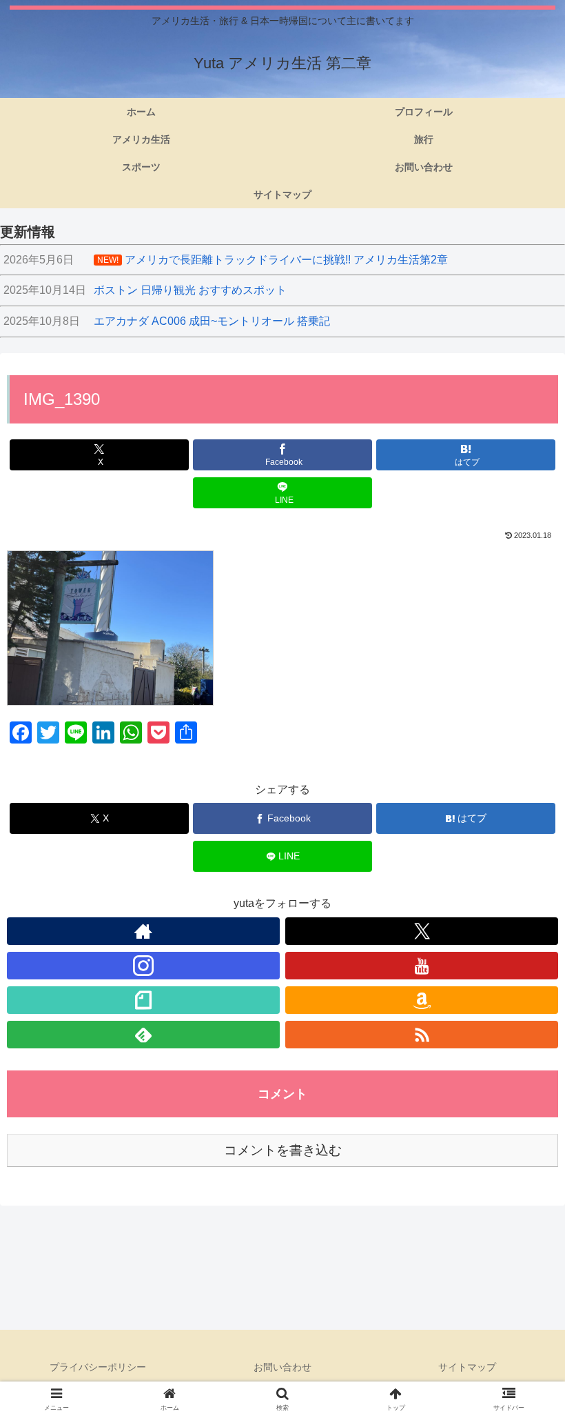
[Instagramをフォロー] (143, 965)
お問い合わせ (282, 1367)
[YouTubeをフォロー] (421, 965)
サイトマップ (467, 1367)
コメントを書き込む (283, 1150)
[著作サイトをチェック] (143, 931)
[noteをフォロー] (143, 1000)
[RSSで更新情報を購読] (421, 1034)
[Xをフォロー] (421, 931)
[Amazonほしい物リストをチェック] (421, 1000)
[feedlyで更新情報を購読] (143, 1034)
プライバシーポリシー (98, 1367)
